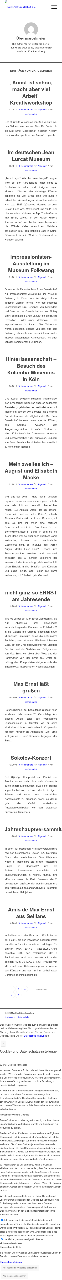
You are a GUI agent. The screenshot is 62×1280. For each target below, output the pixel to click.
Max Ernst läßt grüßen (31, 687)
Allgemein (42, 109)
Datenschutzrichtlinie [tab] (10, 1247)
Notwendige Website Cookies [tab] (14, 1114)
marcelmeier (31, 113)
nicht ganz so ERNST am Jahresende (31, 596)
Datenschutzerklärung (35, 1035)
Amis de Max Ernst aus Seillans (31, 913)
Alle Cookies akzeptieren (14, 1275)
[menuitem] (9, 1017)
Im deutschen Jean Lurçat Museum (31, 155)
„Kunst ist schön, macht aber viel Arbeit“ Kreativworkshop (31, 92)
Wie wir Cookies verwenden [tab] (13, 1064)
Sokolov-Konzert (31, 757)
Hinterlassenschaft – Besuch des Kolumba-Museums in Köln (31, 369)
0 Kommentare (26, 109)
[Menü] (52, 7)
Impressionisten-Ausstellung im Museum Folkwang (31, 263)
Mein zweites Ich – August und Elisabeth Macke (31, 470)
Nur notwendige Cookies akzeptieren (20, 1267)
